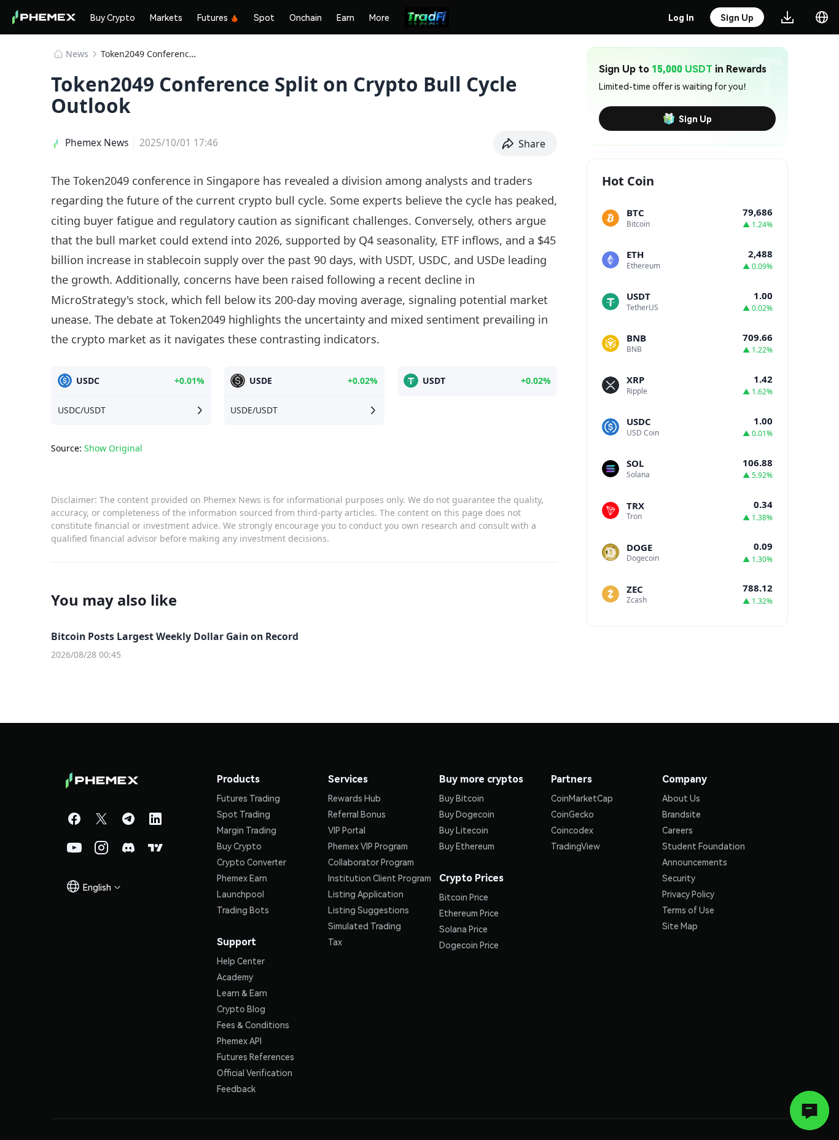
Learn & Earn (242, 992)
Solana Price (463, 928)
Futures (212, 17)
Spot (264, 17)
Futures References (255, 1056)
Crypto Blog (241, 1008)
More (379, 17)
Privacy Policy (688, 893)
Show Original (113, 448)
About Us (681, 797)
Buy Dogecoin (466, 813)
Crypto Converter (251, 861)
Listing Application (366, 893)
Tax (335, 941)
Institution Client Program (379, 877)
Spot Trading (243, 813)
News (77, 54)
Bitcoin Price (463, 896)
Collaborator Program (371, 861)
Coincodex (572, 829)
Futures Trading (248, 797)
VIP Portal (346, 829)
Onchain (305, 17)
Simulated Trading (364, 925)
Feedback (236, 1088)
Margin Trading (246, 829)
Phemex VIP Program (368, 845)
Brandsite (681, 813)
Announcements (694, 861)
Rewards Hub (354, 797)
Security (678, 877)
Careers (677, 829)
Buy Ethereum (466, 845)
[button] (525, 144)
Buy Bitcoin (461, 797)
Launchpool (240, 893)
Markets (166, 17)
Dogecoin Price (469, 944)
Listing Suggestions (368, 909)
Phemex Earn (242, 877)
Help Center (241, 960)
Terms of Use (688, 909)
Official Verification (254, 1072)
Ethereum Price (469, 912)
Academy (235, 976)
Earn (345, 17)
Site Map (680, 925)
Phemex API (239, 1040)
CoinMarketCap (582, 797)
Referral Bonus (357, 813)
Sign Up (695, 118)
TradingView (575, 845)
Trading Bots (243, 909)
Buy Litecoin (463, 829)
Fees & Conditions (253, 1024)
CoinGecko (572, 813)
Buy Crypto (112, 17)
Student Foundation (703, 845)
